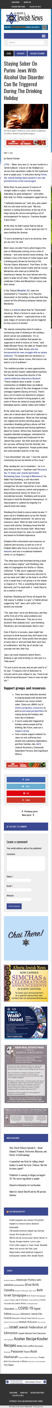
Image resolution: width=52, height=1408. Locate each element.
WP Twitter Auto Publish (16, 1407)
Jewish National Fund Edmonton (32, 1333)
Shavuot (21, 1357)
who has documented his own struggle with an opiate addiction (25, 352)
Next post (26, 815)
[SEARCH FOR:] (26, 42)
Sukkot (26, 1357)
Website (10, 895)
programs (27, 707)
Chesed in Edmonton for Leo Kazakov (24, 1185)
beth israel (32, 1291)
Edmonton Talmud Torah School (24, 1318)
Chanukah (9, 1308)
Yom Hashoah (40, 1362)
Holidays (20, 53)
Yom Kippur (9, 1365)
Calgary (6, 1300)
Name (9, 876)
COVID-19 (25, 1308)
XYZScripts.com (38, 1407)
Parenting (7, 1352)
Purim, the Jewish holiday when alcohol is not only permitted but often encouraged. (25, 178)
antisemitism (19, 1285)
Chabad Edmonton (32, 1304)
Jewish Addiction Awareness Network (22, 378)
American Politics (26, 1280)
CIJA (16, 1309)
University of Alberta (20, 1361)
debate (17, 309)
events (18, 707)
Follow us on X (35, 6)
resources (38, 707)
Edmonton (16, 1314)
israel (13, 1327)
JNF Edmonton (9, 1340)
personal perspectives (33, 711)
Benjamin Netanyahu (21, 1291)
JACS (38, 744)
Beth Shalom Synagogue (36, 1296)
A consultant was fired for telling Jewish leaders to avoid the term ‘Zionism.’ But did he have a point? (28, 1165)
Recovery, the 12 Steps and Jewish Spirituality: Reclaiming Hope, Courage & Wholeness (25, 473)
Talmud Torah (34, 1357)
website (8, 551)
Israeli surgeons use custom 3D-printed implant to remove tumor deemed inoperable (26, 1224)
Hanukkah (23, 1322)
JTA (6, 164)
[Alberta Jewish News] (26, 18)
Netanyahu (39, 1346)
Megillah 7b (23, 290)
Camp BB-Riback (34, 1300)
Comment (11, 854)
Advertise (27, 2)
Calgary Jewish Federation (18, 1300)
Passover (17, 1351)
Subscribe (15, 2)
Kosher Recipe (25, 1338)
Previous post (31, 811)
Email (9, 886)
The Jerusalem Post (17, 1211)
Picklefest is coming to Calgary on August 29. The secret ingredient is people (27, 1176)
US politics (31, 1362)
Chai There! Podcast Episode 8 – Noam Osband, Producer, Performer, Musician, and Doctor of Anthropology (28, 1151)
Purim (27, 1351)
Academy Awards (10, 1280)
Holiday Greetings (18, 6)
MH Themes (39, 1401)
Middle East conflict (25, 1346)
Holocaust (32, 1321)
